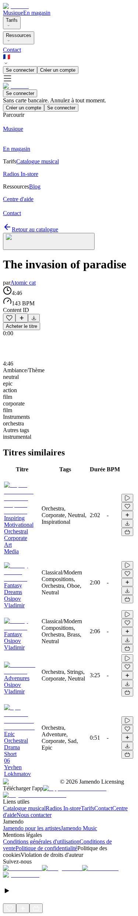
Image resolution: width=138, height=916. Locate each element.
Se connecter (20, 70)
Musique (13, 13)
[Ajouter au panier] (127, 532)
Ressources (18, 35)
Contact (12, 50)
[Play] (49, 241)
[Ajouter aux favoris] (9, 317)
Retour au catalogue (35, 229)
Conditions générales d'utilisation (41, 841)
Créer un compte (57, 70)
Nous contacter (34, 815)
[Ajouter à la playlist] (21, 317)
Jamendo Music (79, 828)
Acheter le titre (21, 326)
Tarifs (12, 20)
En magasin (36, 13)
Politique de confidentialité (46, 848)
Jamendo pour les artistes (32, 828)
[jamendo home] (16, 6)
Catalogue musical (24, 808)
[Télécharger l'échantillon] (34, 318)
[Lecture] (127, 498)
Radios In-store (63, 808)
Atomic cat (23, 282)
